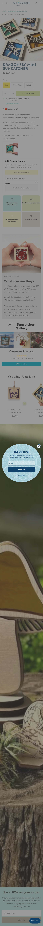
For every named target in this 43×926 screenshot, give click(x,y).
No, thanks (21, 475)
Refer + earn (34, 921)
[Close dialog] (38, 446)
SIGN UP (21, 469)
